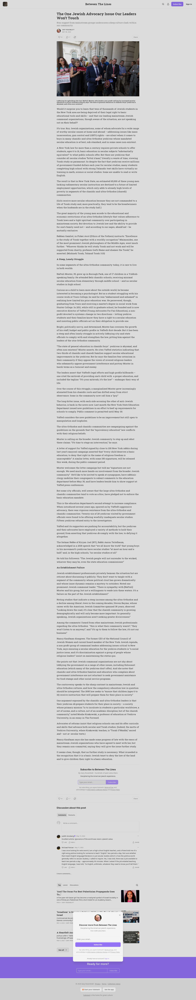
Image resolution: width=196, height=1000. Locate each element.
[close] (120, 915)
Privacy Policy (115, 952)
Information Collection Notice (97, 952)
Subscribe (98, 944)
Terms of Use (109, 950)
